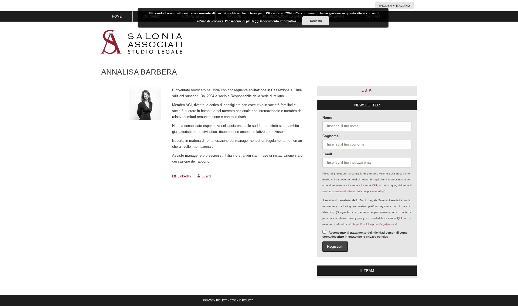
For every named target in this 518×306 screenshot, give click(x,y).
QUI (374, 185)
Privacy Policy (215, 300)
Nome (327, 118)
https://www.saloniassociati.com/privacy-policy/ (356, 191)
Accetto (316, 20)
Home (117, 16)
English (385, 5)
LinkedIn (184, 176)
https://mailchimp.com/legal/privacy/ (375, 224)
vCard (206, 176)
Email (327, 154)
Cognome (330, 136)
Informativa (288, 21)
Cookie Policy (241, 300)
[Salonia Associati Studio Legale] (141, 42)
